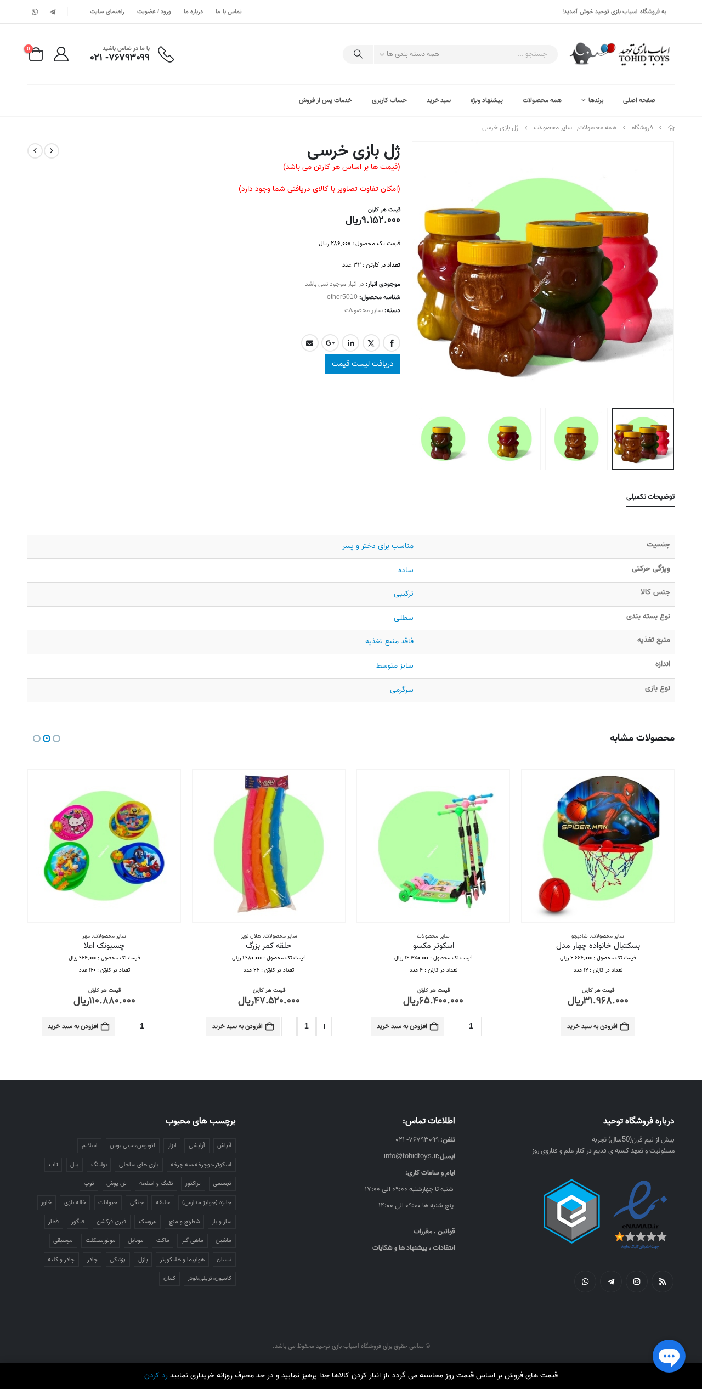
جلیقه (163, 1200)
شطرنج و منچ (184, 1219)
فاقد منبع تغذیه (389, 641)
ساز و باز (221, 1219)
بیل (74, 1162)
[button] (661, 272)
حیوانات (107, 1200)
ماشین (223, 1238)
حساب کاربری (389, 100)
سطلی (404, 618)
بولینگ (99, 1162)
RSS (662, 1279)
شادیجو (579, 935)
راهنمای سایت (107, 11)
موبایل (136, 1238)
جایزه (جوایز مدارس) (206, 1200)
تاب (53, 1162)
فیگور (77, 1219)
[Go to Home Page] (671, 127)
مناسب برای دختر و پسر (378, 546)
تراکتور (193, 1181)
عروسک (148, 1219)
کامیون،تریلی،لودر (209, 1276)
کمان (169, 1276)
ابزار (172, 1143)
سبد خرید (439, 100)
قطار (53, 1219)
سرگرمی (402, 690)
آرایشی (197, 1143)
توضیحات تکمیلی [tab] (650, 496)
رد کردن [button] (156, 1375)
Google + (330, 343)
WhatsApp (585, 1279)
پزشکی (118, 1257)
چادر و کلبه (61, 1257)
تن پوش (116, 1181)
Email (310, 343)
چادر (92, 1257)
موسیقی (63, 1238)
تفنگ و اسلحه (156, 1181)
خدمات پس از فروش (325, 100)
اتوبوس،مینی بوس (132, 1143)
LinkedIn (350, 343)
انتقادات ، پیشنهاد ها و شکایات (413, 1245)
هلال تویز (251, 935)
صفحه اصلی (639, 100)
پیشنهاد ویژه (487, 100)
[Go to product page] (598, 846)
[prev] (51, 151)
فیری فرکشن (111, 1219)
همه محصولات (542, 100)
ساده (406, 570)
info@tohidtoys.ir (411, 1154)
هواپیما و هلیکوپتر (182, 1257)
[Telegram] (52, 11)
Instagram (637, 1279)
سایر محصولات (363, 310)
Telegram (611, 1279)
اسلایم (90, 1143)
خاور (46, 1200)
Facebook (391, 343)
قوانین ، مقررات (434, 1229)
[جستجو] (358, 54)
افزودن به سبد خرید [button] (592, 1026)
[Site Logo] (621, 54)
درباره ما (193, 11)
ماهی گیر (192, 1238)
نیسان (224, 1257)
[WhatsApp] (35, 11)
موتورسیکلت (101, 1238)
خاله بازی (75, 1200)
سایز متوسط (395, 665)
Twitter (371, 343)
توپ (89, 1181)
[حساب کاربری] (61, 54)
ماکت (162, 1238)
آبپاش (224, 1143)
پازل (143, 1257)
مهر (86, 935)
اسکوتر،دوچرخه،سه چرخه (201, 1162)
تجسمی (222, 1181)
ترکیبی (404, 594)
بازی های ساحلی (138, 1162)
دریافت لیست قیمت (363, 364)
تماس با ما (229, 11)
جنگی (137, 1200)
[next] (35, 151)
